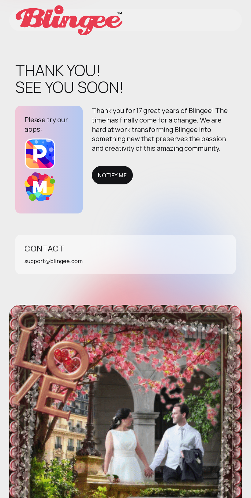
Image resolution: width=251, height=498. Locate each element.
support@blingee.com (53, 261)
